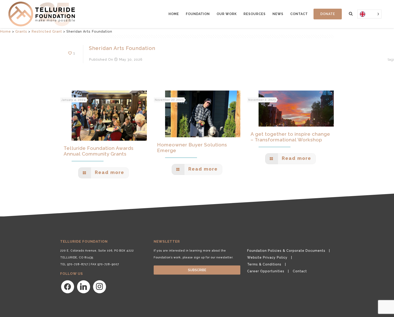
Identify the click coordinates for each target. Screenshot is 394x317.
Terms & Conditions (264, 264)
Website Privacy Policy (267, 257)
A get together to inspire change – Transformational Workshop (290, 137)
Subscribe (197, 270)
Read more (108, 172)
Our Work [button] (227, 14)
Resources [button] (255, 14)
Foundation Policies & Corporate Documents (286, 250)
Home (173, 14)
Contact (299, 14)
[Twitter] (83, 286)
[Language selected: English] (369, 14)
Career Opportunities (265, 271)
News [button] (277, 14)
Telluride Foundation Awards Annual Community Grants (99, 151)
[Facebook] (67, 286)
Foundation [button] (198, 14)
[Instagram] (99, 286)
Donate (327, 14)
